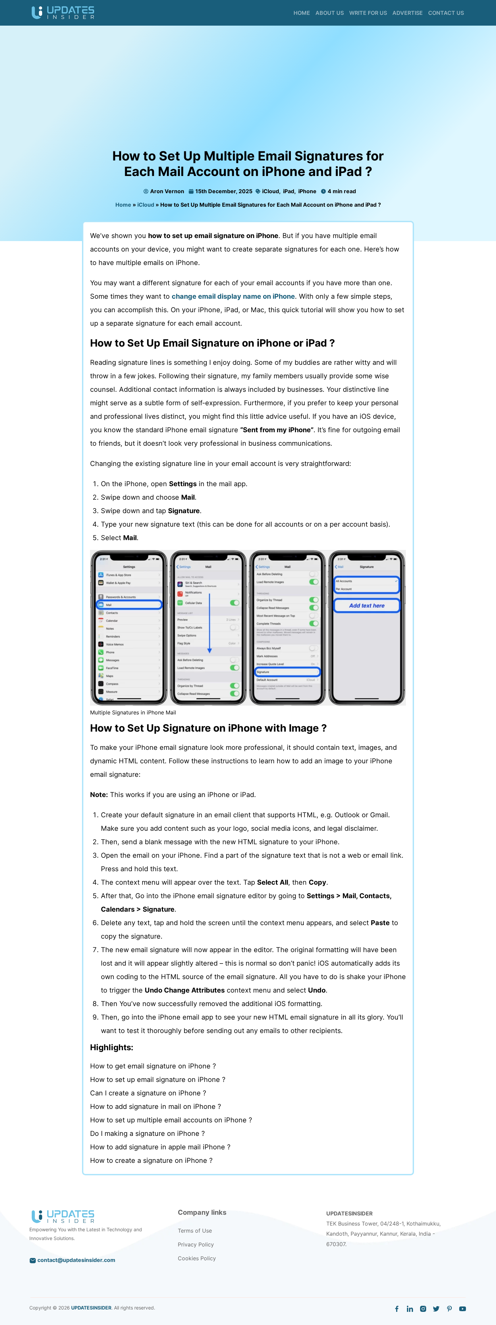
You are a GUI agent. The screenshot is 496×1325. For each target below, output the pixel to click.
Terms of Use (195, 1230)
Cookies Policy (197, 1258)
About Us (329, 12)
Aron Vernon (167, 191)
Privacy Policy (196, 1244)
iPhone (306, 191)
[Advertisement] (248, 98)
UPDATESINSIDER (91, 1308)
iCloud (270, 191)
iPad (288, 191)
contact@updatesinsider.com (75, 1260)
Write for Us (368, 12)
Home (302, 12)
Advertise (407, 12)
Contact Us (446, 12)
